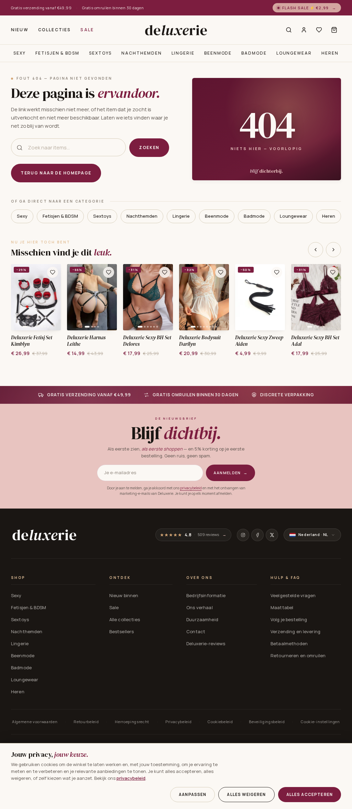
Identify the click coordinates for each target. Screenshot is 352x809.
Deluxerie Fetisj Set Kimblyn (32, 340)
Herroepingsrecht (132, 721)
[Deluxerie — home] (176, 30)
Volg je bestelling (289, 619)
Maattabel (282, 607)
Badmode (253, 53)
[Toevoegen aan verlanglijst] (52, 272)
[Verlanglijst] (319, 30)
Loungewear (294, 53)
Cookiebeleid (220, 721)
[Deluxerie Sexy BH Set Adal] (316, 297)
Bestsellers (121, 631)
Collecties (54, 30)
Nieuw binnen (124, 595)
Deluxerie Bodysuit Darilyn (200, 340)
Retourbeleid (86, 721)
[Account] (304, 30)
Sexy (19, 53)
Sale (87, 30)
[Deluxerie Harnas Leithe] (92, 297)
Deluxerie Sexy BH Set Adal (315, 340)
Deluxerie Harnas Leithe (86, 340)
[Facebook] (257, 535)
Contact (195, 631)
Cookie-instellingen (320, 721)
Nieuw (20, 30)
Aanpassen (192, 794)
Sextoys (100, 53)
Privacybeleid (178, 721)
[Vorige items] (315, 249)
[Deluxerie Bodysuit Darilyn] (204, 297)
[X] (272, 535)
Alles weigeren (246, 794)
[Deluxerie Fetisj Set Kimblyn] (36, 297)
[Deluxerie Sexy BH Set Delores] (148, 297)
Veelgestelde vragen (293, 595)
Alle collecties (124, 619)
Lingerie (183, 53)
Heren (330, 53)
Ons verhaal (199, 607)
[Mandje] (334, 30)
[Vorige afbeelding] (18, 297)
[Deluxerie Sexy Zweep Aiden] (260, 297)
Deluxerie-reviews (205, 643)
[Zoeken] (289, 30)
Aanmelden (230, 472)
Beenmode (218, 53)
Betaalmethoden (289, 643)
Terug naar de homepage (56, 173)
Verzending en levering (295, 631)
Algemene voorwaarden (34, 721)
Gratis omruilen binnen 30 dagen (113, 7)
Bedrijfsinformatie (206, 595)
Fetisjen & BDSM (57, 53)
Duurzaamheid (202, 619)
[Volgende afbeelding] (53, 297)
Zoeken (149, 147)
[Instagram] (243, 535)
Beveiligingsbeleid (267, 721)
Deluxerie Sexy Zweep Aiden (259, 340)
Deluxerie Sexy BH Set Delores (147, 340)
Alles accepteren (309, 794)
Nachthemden (141, 53)
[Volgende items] (333, 249)
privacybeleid (191, 488)
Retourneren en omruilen (298, 655)
